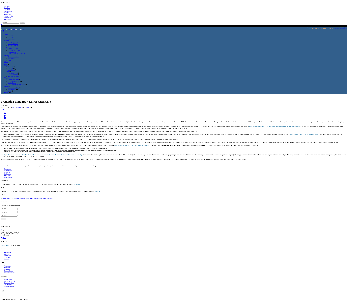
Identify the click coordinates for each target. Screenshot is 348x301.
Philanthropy (8, 170)
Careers (6, 259)
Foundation (7, 17)
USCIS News (8, 279)
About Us (7, 6)
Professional (7, 174)
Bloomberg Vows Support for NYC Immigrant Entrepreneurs (131, 145)
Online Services (8, 16)
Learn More (77, 184)
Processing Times (9, 283)
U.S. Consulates (9, 286)
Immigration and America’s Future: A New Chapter (303, 134)
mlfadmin (27, 107)
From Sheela (8, 177)
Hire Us (6, 13)
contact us (338, 28)
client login (344, 28)
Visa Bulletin (8, 284)
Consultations (8, 11)
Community (7, 175)
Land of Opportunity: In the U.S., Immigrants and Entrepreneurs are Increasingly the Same (275, 126)
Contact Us (7, 19)
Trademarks (7, 266)
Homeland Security (9, 281)
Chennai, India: (5, 245)
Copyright (7, 267)
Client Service (8, 14)
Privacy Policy (8, 271)
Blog (13, 107)
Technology (7, 257)
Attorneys (7, 9)
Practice (330, 28)
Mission (6, 254)
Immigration (19, 107)
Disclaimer (7, 269)
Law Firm (7, 8)
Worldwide (7, 255)
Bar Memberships (9, 272)
